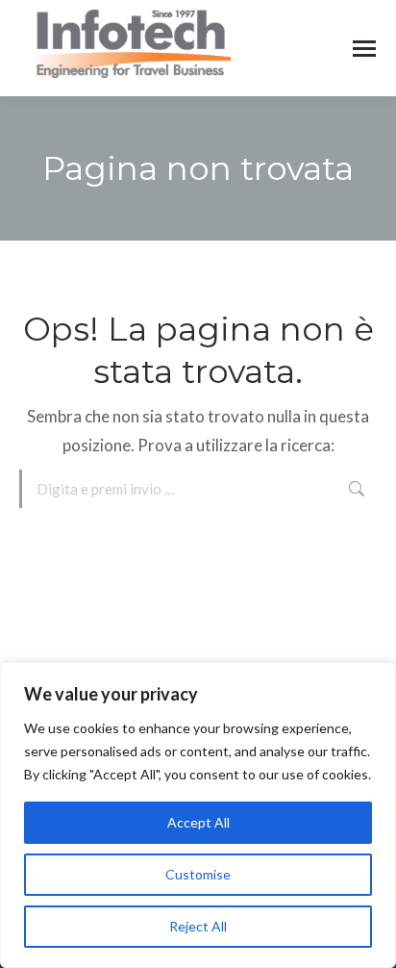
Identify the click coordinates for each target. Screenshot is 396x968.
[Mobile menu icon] (364, 49)
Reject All (198, 926)
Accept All (198, 822)
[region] (198, 815)
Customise (198, 874)
